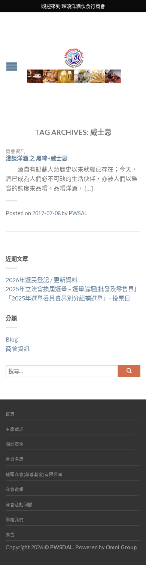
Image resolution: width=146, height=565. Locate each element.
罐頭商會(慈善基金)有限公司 (34, 474)
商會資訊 (15, 151)
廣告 (10, 534)
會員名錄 (15, 459)
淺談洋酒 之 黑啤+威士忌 (36, 158)
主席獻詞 (15, 429)
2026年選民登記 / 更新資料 (41, 279)
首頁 (10, 413)
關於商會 (15, 444)
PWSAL (78, 213)
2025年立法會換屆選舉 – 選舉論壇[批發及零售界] (71, 288)
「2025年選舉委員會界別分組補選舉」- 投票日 (68, 298)
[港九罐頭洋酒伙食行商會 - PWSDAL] (74, 63)
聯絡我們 (15, 519)
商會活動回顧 (19, 504)
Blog (12, 339)
